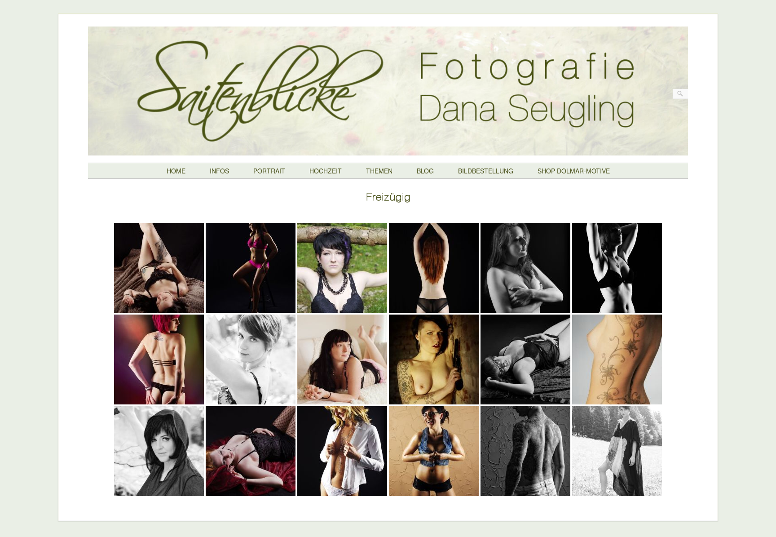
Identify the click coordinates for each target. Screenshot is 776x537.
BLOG (425, 170)
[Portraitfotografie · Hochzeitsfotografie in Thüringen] (388, 148)
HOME (176, 170)
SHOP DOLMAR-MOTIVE (574, 170)
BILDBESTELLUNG (485, 170)
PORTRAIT (269, 170)
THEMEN (379, 170)
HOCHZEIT (325, 170)
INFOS (219, 170)
